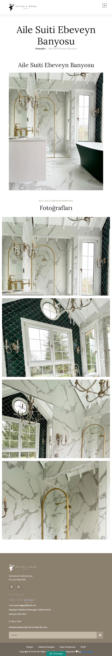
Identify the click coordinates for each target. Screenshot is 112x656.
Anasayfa (40, 48)
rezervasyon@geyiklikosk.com (22, 605)
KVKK (83, 647)
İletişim (29, 647)
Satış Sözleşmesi (67, 647)
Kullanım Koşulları (46, 647)
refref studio (87, 651)
